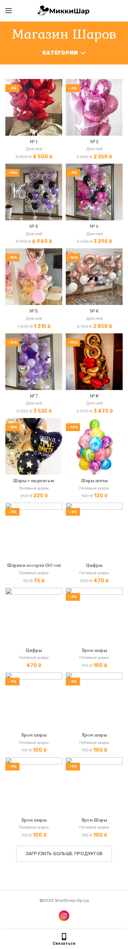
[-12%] (33, 446)
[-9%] (94, 192)
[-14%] (33, 192)
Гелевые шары (34, 488)
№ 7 (34, 396)
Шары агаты (94, 481)
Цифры (94, 565)
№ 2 (94, 142)
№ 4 (94, 226)
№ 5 (34, 311)
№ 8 (94, 396)
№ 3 (34, 226)
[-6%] (33, 107)
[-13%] (94, 361)
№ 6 (94, 311)
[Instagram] (64, 915)
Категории (60, 53)
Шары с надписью (33, 481)
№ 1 (34, 142)
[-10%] (94, 276)
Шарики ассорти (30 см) (34, 565)
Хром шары (94, 650)
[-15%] (33, 276)
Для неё (34, 148)
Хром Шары (94, 820)
